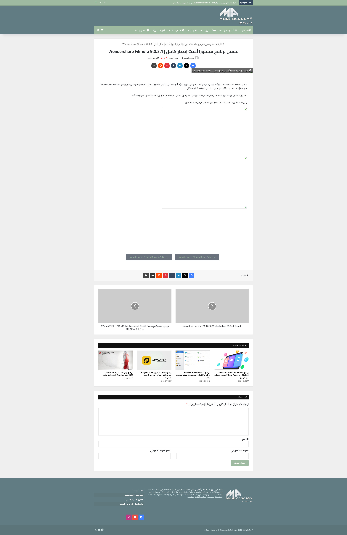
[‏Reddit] (160, 65)
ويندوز (208, 44)
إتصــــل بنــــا (138, 490)
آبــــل (192, 30)
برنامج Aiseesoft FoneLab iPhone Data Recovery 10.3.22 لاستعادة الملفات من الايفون (231, 375)
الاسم (245, 439)
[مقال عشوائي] (96, 2)
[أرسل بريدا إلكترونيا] (182, 58)
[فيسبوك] (193, 65)
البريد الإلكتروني (240, 450)
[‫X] (186, 65)
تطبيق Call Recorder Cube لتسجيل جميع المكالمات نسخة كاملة (211, 3)
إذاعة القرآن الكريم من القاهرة (131, 504)
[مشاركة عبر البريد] (152, 275)
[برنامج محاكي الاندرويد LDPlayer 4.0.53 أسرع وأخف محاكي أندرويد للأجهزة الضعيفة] (154, 360)
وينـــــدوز (159, 30)
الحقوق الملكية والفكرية (134, 500)
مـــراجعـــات (176, 30)
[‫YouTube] (135, 517)
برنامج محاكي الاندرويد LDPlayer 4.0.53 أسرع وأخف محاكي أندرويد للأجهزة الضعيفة (155, 375)
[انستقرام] (128, 517)
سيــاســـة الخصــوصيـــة (134, 495)
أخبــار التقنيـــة (228, 30)
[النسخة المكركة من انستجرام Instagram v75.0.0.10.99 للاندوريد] (212, 306)
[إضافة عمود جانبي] (102, 30)
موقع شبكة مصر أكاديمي (204, 490)
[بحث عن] (98, 30)
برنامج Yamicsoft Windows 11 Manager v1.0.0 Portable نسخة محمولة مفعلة (193, 375)
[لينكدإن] (180, 65)
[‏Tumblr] (173, 65)
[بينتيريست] (167, 65)
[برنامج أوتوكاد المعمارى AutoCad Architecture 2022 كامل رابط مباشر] (115, 360)
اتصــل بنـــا (141, 30)
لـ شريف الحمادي (210, 530)
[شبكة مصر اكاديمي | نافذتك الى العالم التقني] (236, 16)
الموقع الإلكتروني (160, 450)
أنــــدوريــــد (207, 30)
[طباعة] (154, 65)
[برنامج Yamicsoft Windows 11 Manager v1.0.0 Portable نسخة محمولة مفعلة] (193, 360)
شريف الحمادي (189, 58)
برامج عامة (198, 44)
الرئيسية (244, 30)
